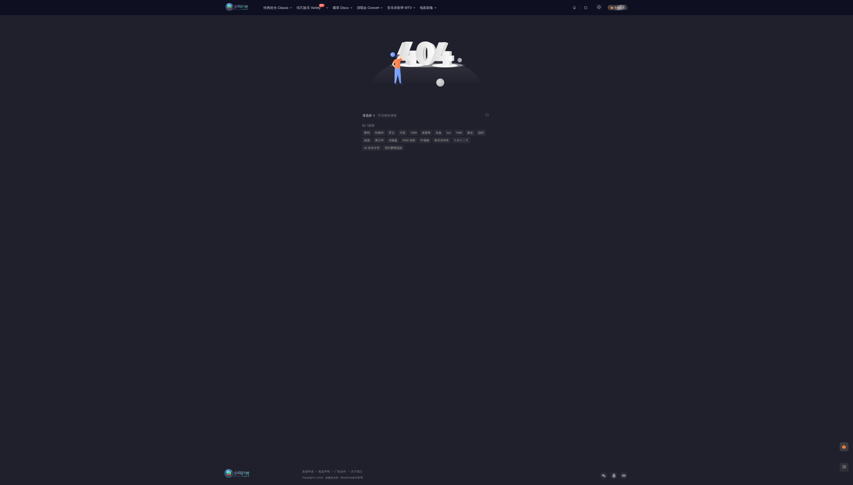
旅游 (367, 140)
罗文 (392, 133)
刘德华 (379, 133)
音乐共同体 (441, 140)
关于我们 (356, 471)
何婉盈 (393, 140)
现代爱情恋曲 (393, 148)
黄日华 (379, 140)
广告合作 (340, 471)
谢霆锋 (426, 133)
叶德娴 (425, 140)
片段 (402, 133)
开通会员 (619, 7)
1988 (459, 133)
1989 (414, 133)
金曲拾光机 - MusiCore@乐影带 (344, 477)
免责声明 (324, 471)
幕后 (470, 133)
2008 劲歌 (409, 140)
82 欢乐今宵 (372, 148)
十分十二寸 (461, 140)
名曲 (438, 133)
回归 (481, 133)
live (448, 133)
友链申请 (308, 471)
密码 (367, 133)
